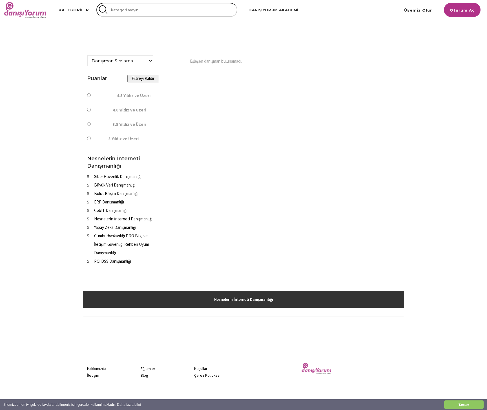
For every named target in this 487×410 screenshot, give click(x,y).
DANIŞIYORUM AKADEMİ (273, 10)
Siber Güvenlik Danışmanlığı (117, 176)
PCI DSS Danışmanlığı (112, 261)
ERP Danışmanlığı (109, 202)
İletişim (93, 375)
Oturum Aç (462, 10)
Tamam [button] (464, 404)
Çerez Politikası (207, 375)
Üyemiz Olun (418, 10)
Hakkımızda (96, 368)
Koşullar (200, 368)
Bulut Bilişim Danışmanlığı (116, 193)
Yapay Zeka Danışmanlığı (115, 227)
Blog (144, 375)
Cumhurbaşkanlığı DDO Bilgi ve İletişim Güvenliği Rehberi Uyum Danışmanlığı (121, 244)
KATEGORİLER (74, 10)
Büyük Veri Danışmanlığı (115, 185)
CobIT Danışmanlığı (110, 210)
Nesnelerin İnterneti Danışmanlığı (123, 219)
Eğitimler (148, 368)
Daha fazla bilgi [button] (129, 405)
